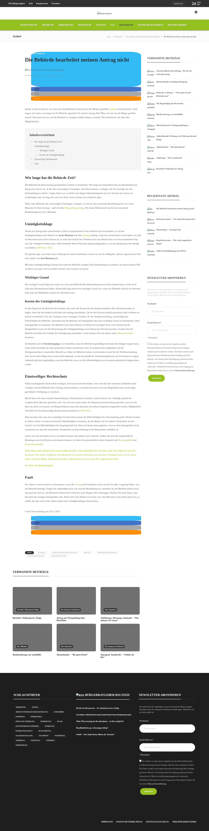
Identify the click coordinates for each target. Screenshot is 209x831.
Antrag (113, 109)
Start (108, 37)
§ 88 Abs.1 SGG (44, 247)
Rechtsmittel (45, 731)
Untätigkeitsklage (41, 146)
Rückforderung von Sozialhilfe (169, 114)
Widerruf (50, 740)
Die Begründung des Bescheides (169, 103)
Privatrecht (84, 25)
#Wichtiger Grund (58, 556)
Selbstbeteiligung (24, 735)
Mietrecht (48, 25)
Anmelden (178, 4)
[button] (36, 84)
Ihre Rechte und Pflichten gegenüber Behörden (143, 37)
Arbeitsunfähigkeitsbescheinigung (32, 712)
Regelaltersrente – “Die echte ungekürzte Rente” (174, 242)
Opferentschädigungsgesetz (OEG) (171, 251)
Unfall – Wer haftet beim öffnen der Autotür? (95, 734)
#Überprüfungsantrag (107, 552)
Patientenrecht (28, 25)
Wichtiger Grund (46, 150)
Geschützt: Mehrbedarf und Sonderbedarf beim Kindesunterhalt (103, 715)
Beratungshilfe (125, 440)
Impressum (107, 822)
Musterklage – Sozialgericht (168, 230)
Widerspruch (21, 745)
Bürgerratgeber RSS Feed (107, 695)
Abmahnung (21, 707)
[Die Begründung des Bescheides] (171, 101)
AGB (31, 3)
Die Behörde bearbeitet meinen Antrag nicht (175, 208)
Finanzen (101, 25)
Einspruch (20, 716)
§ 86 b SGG (85, 410)
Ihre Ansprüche (110, 610)
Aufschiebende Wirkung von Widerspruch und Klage (176, 138)
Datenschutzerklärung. (185, 370)
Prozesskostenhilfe (34, 444)
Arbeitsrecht (65, 25)
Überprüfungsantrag (74, 208)
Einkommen (59, 712)
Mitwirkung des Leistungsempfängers (172, 125)
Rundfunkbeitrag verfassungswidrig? (92, 728)
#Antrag (41, 552)
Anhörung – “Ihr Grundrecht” (169, 158)
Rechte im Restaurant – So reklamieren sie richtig (97, 708)
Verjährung (59, 735)
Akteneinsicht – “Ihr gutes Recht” (170, 147)
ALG (113, 25)
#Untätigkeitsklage (35, 556)
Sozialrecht (126, 25)
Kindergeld (46, 721)
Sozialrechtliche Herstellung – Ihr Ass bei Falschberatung (174, 72)
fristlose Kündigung (25, 721)
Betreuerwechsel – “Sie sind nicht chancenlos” (176, 219)
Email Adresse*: (154, 323)
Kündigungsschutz (24, 731)
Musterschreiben (177, 25)
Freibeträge (36, 716)
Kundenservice (42, 3)
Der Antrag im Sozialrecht (35, 53)
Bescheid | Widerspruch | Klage (28, 610)
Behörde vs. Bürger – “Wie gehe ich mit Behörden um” (173, 94)
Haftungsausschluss (157, 822)
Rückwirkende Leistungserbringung (171, 82)
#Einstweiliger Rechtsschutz (64, 552)
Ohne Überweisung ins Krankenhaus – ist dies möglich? (100, 721)
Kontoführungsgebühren (27, 726)
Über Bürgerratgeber (16, 3)
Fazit (36, 163)
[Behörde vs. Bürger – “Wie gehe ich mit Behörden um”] (171, 90)
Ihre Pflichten (22, 646)
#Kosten (87, 552)
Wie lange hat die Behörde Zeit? (48, 141)
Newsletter (56, 3)
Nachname (152, 304)
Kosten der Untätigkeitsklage (51, 155)
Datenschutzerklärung (129, 822)
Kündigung (49, 726)
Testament (44, 735)
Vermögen (20, 740)
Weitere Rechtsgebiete (150, 25)
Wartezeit (35, 740)
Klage (60, 721)
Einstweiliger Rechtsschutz (45, 159)
